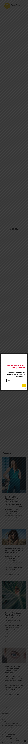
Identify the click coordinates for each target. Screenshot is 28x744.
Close (25, 388)
